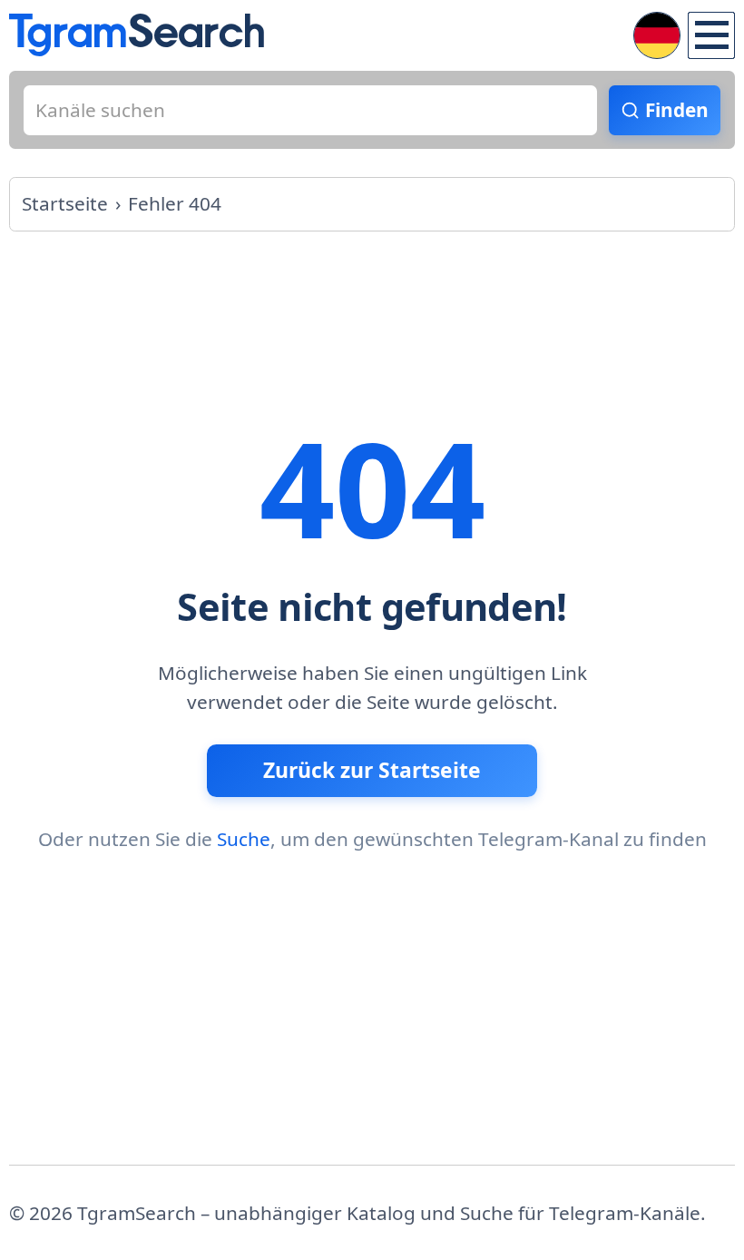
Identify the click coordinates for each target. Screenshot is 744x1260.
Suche (243, 838)
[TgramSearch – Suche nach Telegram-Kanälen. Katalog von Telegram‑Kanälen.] (136, 35)
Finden (677, 110)
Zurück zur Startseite (372, 770)
